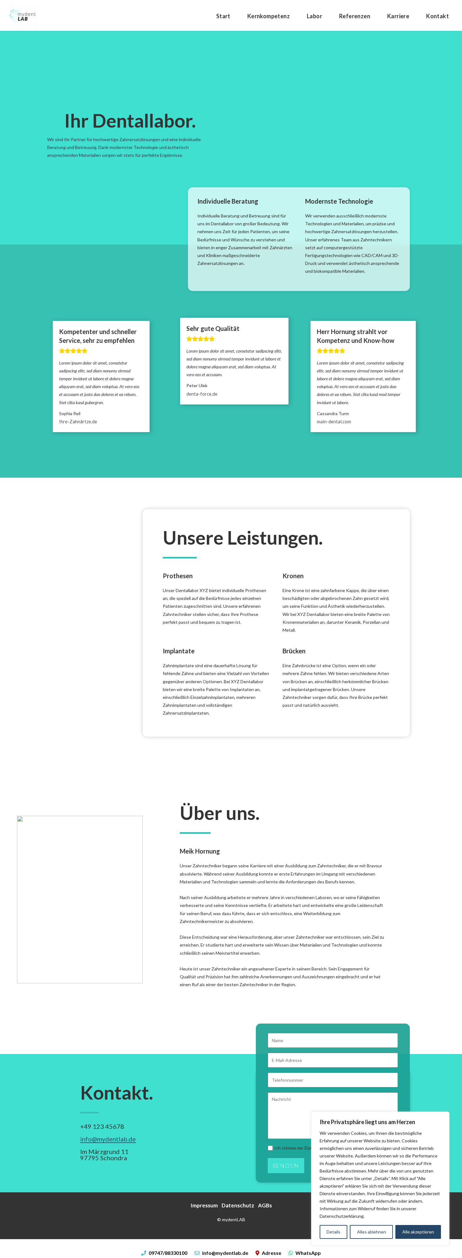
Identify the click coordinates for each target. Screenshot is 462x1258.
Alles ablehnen (371, 1231)
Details (333, 1231)
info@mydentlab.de (108, 1139)
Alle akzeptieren (418, 1231)
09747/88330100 (168, 1253)
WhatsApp (307, 1253)
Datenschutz (238, 1205)
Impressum (204, 1205)
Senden (286, 1165)
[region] (380, 1178)
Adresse (271, 1253)
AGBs (265, 1205)
